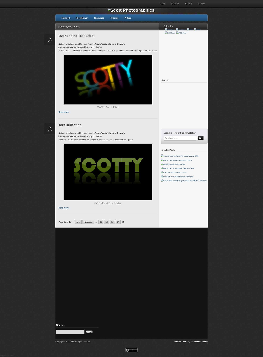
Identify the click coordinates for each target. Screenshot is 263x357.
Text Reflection (69, 125)
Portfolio (188, 4)
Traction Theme (181, 342)
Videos (127, 18)
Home (162, 4)
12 (106, 222)
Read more (63, 112)
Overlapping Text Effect (76, 35)
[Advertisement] (183, 55)
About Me (175, 4)
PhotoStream (82, 18)
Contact (201, 4)
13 (112, 222)
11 (101, 222)
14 (118, 222)
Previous (88, 222)
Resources (99, 18)
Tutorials (114, 18)
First (78, 222)
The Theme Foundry (199, 342)
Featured (65, 18)
